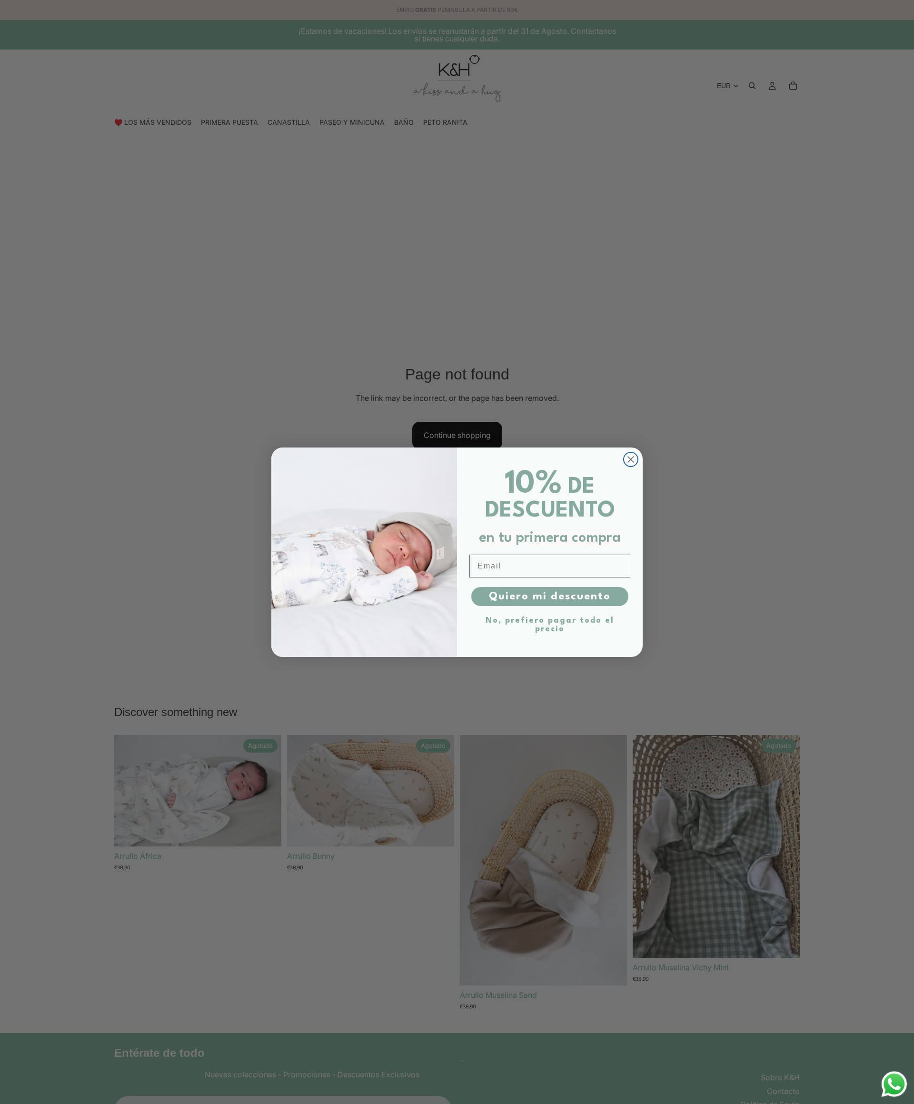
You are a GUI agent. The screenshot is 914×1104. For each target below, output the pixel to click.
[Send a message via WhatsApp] (894, 1084)
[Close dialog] (631, 459)
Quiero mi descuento (550, 596)
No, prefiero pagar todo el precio (550, 625)
